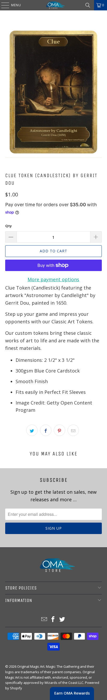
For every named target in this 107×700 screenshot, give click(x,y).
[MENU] (2, 5)
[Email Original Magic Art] (44, 619)
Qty (8, 225)
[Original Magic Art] (53, 5)
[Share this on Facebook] (45, 430)
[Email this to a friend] (73, 430)
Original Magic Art (30, 666)
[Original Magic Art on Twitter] (62, 619)
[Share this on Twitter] (32, 430)
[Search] (88, 5)
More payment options (53, 279)
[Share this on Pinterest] (59, 430)
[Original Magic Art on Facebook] (53, 619)
